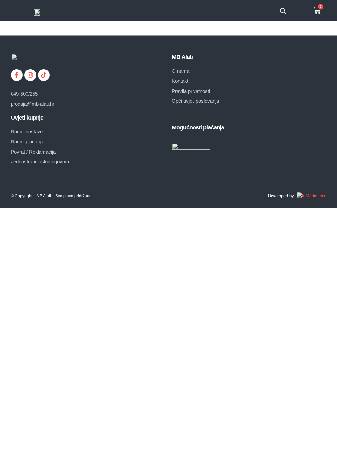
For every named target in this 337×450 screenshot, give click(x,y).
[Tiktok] (44, 75)
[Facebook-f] (17, 75)
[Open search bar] (283, 11)
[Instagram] (30, 75)
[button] (258, 11)
